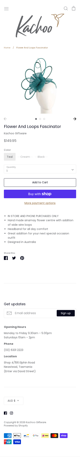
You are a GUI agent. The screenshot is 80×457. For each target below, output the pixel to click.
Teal (10, 157)
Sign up (66, 313)
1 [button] (36, 119)
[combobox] (40, 169)
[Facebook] (4, 413)
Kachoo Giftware (15, 133)
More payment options (40, 203)
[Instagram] (10, 413)
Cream (25, 157)
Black (41, 157)
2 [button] (40, 119)
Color (7, 150)
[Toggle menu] (6, 8)
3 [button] (44, 119)
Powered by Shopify (16, 425)
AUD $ (11, 401)
